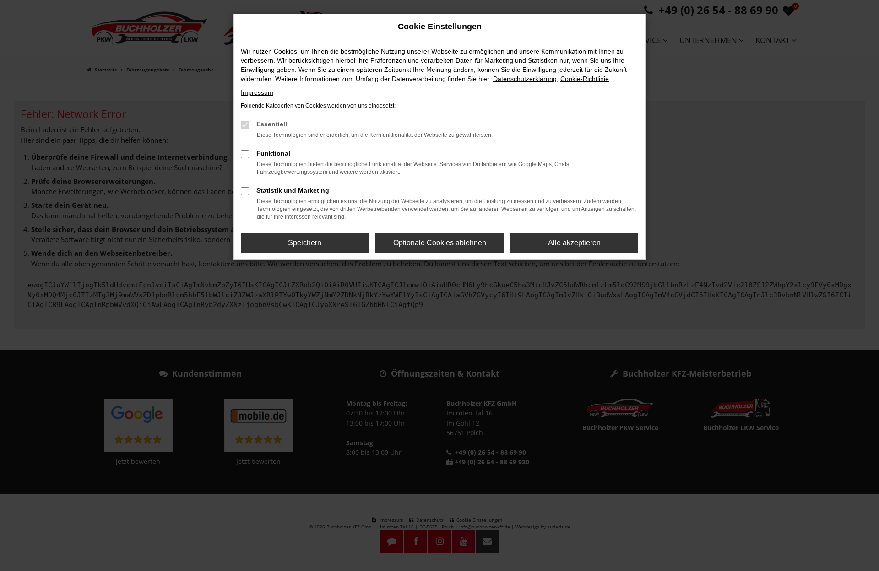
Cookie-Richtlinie (584, 78)
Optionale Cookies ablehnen (439, 243)
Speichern (304, 243)
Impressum (257, 92)
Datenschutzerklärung (525, 78)
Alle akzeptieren (574, 243)
